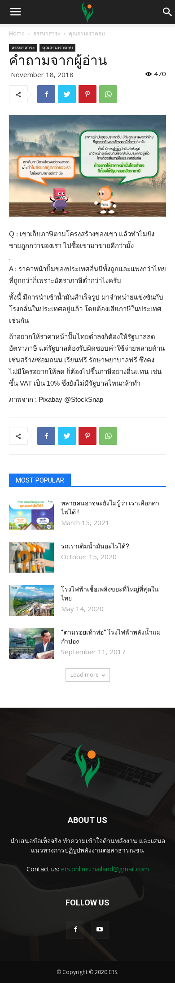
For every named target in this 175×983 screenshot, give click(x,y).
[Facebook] (75, 930)
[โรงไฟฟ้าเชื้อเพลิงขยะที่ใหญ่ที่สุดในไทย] (31, 600)
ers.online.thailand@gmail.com (105, 869)
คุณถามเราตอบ (87, 33)
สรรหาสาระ (46, 33)
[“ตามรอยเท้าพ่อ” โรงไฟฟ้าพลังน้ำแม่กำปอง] (31, 643)
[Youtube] (100, 930)
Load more (84, 675)
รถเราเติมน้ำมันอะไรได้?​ (95, 546)
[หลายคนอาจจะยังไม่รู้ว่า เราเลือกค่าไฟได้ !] (31, 514)
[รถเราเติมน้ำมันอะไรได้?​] (31, 557)
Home (17, 33)
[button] (168, 12)
